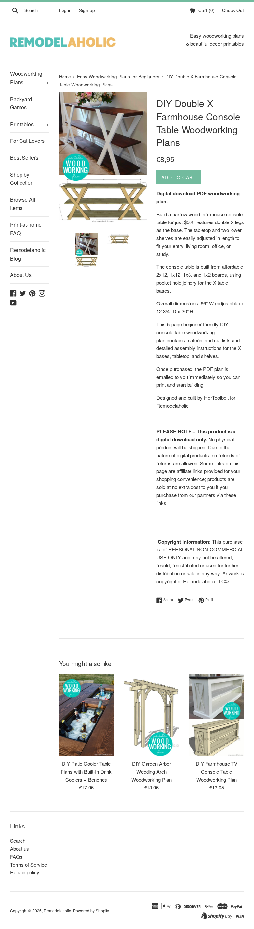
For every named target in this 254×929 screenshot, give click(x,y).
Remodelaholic (57, 910)
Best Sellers (24, 157)
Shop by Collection (22, 179)
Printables (29, 124)
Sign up (87, 10)
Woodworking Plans (29, 78)
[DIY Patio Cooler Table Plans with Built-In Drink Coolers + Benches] (86, 715)
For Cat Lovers (27, 140)
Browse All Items (22, 204)
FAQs (16, 856)
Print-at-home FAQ (26, 229)
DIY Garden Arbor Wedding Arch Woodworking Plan (151, 771)
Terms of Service (28, 864)
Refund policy (24, 872)
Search (17, 840)
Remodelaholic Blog (28, 254)
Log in (65, 10)
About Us (21, 275)
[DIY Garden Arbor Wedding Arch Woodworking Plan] (151, 715)
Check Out (233, 10)
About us (19, 848)
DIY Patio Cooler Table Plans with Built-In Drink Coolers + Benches (86, 771)
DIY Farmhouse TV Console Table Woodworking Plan (216, 771)
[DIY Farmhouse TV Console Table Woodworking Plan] (216, 715)
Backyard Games (21, 103)
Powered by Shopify (91, 910)
